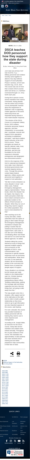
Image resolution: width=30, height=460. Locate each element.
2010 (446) (5, 397)
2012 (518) (5, 394)
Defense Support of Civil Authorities (13, 362)
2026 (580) (5, 371)
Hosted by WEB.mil (14, 448)
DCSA (5, 360)
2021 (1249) (5, 379)
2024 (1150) (5, 374)
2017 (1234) (5, 385)
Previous (5, 33)
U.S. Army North (8, 364)
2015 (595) (5, 389)
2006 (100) (5, 403)
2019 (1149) (5, 382)
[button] (14, 3)
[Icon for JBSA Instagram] (11, 441)
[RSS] (23, 441)
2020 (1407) (5, 380)
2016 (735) (5, 387)
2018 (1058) (5, 384)
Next (25, 33)
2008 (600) (5, 400)
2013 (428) (5, 392)
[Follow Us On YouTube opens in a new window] (19, 441)
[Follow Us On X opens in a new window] (15, 441)
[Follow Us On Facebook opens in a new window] (7, 441)
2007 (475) (5, 402)
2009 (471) (5, 398)
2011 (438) (5, 395)
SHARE (12, 356)
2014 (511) (5, 390)
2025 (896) (5, 372)
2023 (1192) (5, 376)
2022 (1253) (5, 377)
